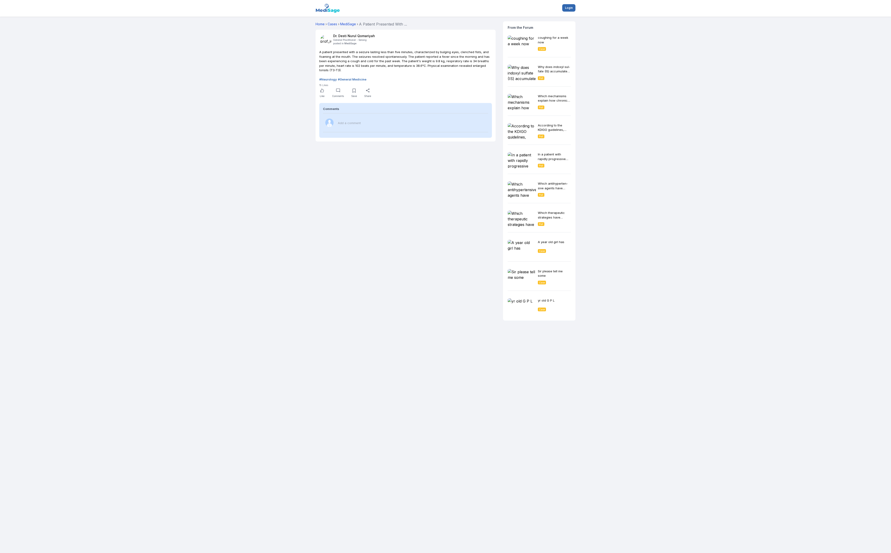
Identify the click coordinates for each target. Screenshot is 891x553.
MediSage (350, 43)
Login (569, 8)
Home (320, 24)
